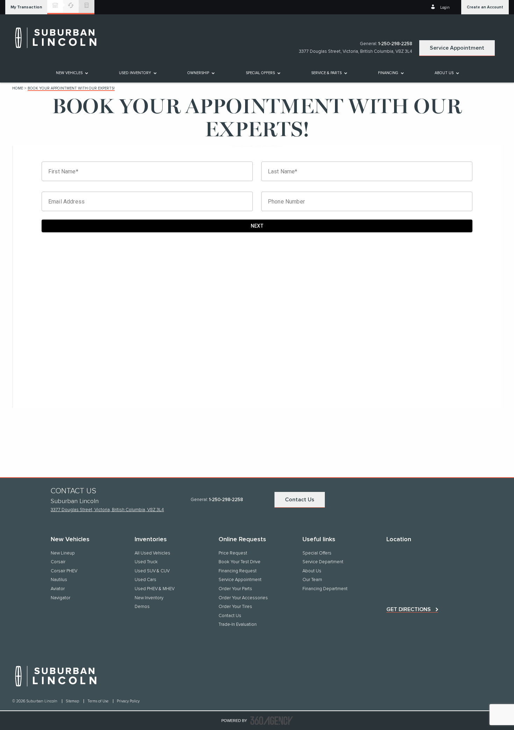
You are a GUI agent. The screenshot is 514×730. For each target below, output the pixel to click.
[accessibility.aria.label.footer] (271, 720)
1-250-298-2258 (395, 44)
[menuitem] (71, 73)
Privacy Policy (128, 701)
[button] (26, 7)
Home (17, 88)
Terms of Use (98, 701)
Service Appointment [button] (457, 48)
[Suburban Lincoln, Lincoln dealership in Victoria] (59, 37)
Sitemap (73, 701)
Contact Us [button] (299, 499)
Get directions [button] (408, 609)
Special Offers (260, 73)
